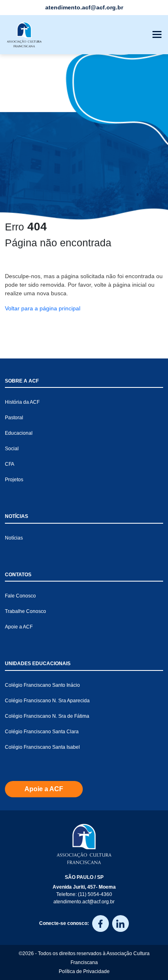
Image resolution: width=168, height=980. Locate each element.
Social (12, 448)
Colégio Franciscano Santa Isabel (42, 747)
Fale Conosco (20, 596)
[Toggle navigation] (157, 35)
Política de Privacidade (84, 971)
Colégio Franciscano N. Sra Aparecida (47, 700)
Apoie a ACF (19, 627)
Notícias (14, 538)
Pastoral (14, 417)
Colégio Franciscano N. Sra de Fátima (47, 716)
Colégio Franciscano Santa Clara (42, 731)
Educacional (19, 433)
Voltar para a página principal (42, 308)
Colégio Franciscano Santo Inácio (42, 685)
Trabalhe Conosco (25, 611)
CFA (9, 464)
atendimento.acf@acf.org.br (84, 902)
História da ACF (22, 402)
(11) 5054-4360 (95, 894)
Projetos (14, 479)
